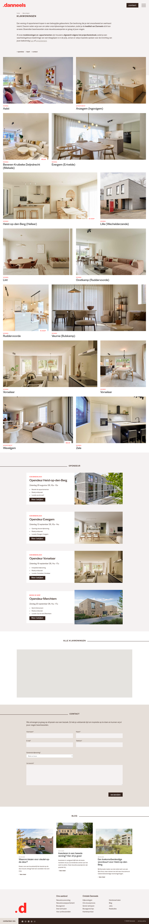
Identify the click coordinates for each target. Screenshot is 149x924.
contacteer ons (9, 921)
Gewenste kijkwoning (33, 752)
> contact (35, 52)
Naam (78, 732)
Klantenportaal (88, 911)
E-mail (28, 741)
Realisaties (113, 908)
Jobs (111, 906)
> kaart (28, 52)
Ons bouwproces (89, 903)
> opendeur (20, 52)
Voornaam (30, 732)
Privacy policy (142, 921)
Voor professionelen (63, 911)
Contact (132, 5)
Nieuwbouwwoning (63, 900)
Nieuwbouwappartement (65, 903)
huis (32, 40)
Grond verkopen (88, 906)
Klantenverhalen (115, 900)
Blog (110, 903)
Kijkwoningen (87, 900)
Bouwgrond (60, 906)
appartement (41, 40)
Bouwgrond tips (88, 908)
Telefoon (79, 741)
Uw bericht (30, 763)
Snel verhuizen (61, 908)
